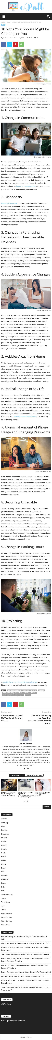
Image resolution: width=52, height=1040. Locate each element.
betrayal (33, 690)
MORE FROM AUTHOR (34, 775)
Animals (4, 819)
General (4, 849)
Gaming (4, 845)
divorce (26, 693)
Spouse (28, 695)
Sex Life (21, 695)
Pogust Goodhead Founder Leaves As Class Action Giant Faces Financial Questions (24, 966)
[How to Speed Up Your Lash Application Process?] (43, 785)
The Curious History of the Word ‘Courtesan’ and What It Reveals (25, 954)
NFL (2, 872)
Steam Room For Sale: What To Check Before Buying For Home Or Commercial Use (26, 988)
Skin (3, 891)
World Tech (5, 925)
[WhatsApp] (21, 44)
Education (5, 834)
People (3, 883)
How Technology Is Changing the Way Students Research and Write (24, 938)
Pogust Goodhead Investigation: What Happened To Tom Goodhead (26, 972)
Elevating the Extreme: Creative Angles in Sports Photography (8, 793)
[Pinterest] (15, 44)
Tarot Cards (5, 902)
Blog (3, 826)
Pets (3, 887)
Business (4, 830)
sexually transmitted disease (25, 416)
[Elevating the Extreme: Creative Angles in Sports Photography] (9, 785)
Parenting (4, 879)
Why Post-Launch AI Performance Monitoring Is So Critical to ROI (25, 943)
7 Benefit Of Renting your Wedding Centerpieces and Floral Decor (39, 719)
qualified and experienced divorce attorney (20, 682)
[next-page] (27, 801)
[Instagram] (27, 769)
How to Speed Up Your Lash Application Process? (42, 793)
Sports (3, 898)
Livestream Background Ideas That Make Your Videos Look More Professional (25, 949)
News (3, 868)
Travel (3, 910)
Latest (3, 864)
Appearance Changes (14, 690)
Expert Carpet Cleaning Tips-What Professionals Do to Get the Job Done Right (26, 794)
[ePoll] (26, 6)
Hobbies (33, 693)
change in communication (25, 186)
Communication (8, 693)
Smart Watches (7, 894)
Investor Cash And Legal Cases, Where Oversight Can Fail (22, 976)
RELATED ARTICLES (17, 775)
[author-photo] (26, 735)
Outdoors (4, 876)
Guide (3, 853)
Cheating (41, 690)
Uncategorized (6, 913)
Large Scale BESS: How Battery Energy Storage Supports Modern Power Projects (25, 982)
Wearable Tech (6, 917)
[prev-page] (24, 801)
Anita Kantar (7, 38)
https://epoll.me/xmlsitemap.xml (13, 1021)
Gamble (4, 841)
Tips (8, 22)
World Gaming (6, 921)
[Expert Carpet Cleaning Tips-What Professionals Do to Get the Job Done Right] (26, 785)
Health (3, 857)
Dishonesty (18, 693)
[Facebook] (3, 44)
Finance (4, 838)
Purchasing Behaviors (10, 695)
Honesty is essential (9, 203)
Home (3, 22)
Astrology (4, 823)
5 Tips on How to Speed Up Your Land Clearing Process (12, 718)
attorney (26, 690)
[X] (9, 44)
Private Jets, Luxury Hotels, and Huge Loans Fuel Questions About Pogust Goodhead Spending (25, 960)
